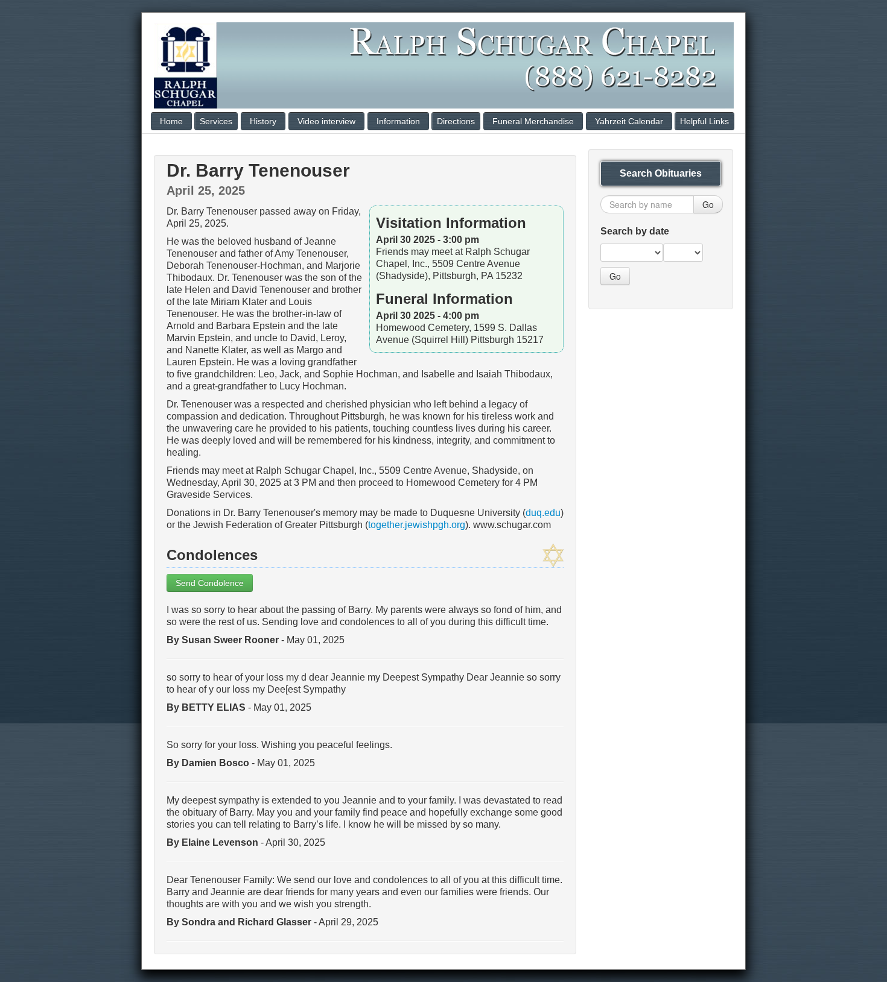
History (263, 121)
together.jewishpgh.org (416, 525)
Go (708, 204)
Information (398, 121)
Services (216, 121)
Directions (456, 121)
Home (171, 121)
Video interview (326, 121)
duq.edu (543, 513)
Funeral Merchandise (533, 121)
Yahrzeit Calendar (629, 121)
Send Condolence (210, 583)
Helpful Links (704, 121)
